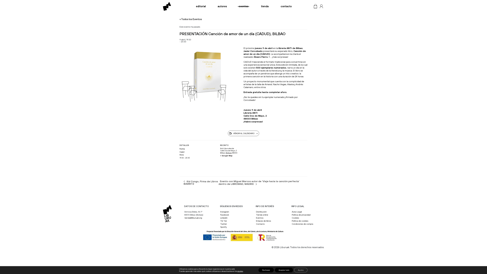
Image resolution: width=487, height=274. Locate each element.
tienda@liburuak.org (193, 218)
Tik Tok (223, 221)
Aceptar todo (284, 270)
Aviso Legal (297, 212)
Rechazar (266, 270)
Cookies (295, 218)
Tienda (265, 6)
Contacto (286, 6)
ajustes (240, 271)
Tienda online (262, 215)
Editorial (201, 6)
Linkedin (224, 218)
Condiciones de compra (302, 224)
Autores (222, 6)
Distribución (261, 212)
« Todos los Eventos (191, 19)
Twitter (223, 224)
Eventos (243, 6)
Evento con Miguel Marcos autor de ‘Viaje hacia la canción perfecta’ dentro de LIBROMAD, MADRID (259, 182)
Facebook (224, 215)
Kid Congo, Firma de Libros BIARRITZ (201, 182)
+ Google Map (226, 156)
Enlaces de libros (263, 221)
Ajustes (301, 270)
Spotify (223, 227)
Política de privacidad (301, 215)
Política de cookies (300, 221)
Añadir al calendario (244, 133)
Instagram (224, 212)
